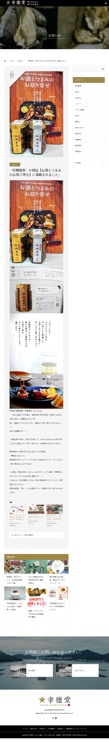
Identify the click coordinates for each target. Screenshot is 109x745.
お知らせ (14, 164)
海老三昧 (78, 134)
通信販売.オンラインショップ (76, 729)
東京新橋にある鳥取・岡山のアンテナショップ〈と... (57, 580)
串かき (77, 116)
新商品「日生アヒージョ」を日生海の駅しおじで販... (14, 580)
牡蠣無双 (30, 535)
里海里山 (78, 151)
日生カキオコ (79, 128)
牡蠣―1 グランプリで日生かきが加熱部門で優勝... (36, 614)
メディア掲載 (23, 535)
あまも (77, 92)
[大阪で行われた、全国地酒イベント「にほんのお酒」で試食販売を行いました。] (54, 509)
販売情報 (78, 145)
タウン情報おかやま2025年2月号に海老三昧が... (36, 580)
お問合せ (60, 729)
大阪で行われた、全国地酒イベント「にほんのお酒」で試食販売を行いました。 (53, 518)
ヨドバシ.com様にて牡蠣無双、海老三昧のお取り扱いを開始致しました (17, 518)
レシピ (25, 729)
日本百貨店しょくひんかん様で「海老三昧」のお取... (14, 606)
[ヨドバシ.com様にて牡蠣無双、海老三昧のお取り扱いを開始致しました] (18, 509)
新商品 (77, 122)
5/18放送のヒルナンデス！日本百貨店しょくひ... (57, 606)
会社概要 (51, 729)
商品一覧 (33, 729)
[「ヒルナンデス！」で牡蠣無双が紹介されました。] (36, 509)
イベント (78, 104)
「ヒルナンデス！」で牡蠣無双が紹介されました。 (35, 517)
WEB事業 (78, 86)
